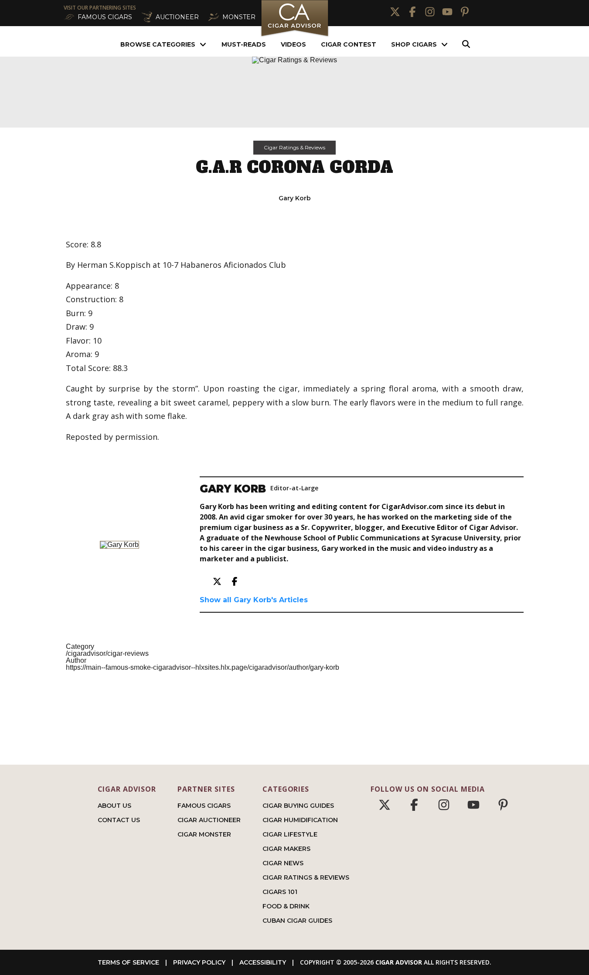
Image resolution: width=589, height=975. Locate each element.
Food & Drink (286, 906)
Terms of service (128, 962)
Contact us (119, 820)
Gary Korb (295, 198)
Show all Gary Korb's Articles (254, 600)
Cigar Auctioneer (209, 820)
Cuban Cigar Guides (297, 920)
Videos (293, 44)
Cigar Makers (286, 849)
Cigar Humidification (300, 820)
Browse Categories (157, 44)
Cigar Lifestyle (289, 834)
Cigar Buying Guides (298, 806)
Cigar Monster (204, 834)
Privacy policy (199, 962)
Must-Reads (243, 44)
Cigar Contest (348, 44)
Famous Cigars (204, 806)
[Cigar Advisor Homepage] (295, 35)
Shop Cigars (414, 44)
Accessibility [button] (262, 962)
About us (114, 806)
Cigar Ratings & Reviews (294, 147)
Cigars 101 (279, 892)
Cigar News (282, 863)
